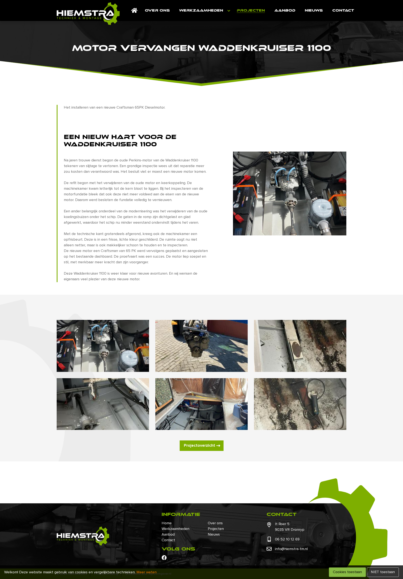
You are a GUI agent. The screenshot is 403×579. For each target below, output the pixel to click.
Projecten (216, 529)
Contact (168, 540)
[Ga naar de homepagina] (88, 13)
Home (167, 523)
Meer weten (146, 572)
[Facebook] (164, 557)
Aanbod (168, 534)
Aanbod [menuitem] (284, 10)
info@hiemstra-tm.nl (291, 549)
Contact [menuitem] (343, 10)
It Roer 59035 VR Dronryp (289, 527)
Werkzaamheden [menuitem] (201, 10)
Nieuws (214, 534)
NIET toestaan (383, 572)
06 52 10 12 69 (287, 539)
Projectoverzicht (199, 446)
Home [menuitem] (134, 10)
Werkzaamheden (175, 529)
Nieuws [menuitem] (314, 10)
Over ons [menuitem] (157, 10)
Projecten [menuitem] (251, 10)
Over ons (215, 523)
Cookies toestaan (347, 572)
